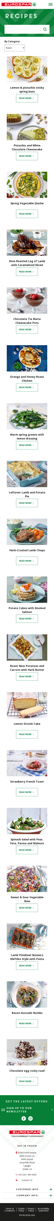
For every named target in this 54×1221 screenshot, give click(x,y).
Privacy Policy (30, 1210)
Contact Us (27, 1180)
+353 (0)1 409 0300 (27, 1174)
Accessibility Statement (43, 1210)
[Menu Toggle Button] (49, 4)
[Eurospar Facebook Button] (23, 1118)
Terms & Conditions (9, 1210)
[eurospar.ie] (19, 4)
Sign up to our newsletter (19, 1109)
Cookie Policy (21, 1210)
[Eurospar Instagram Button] (30, 1118)
